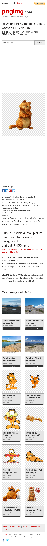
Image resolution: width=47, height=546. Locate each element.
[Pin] (10, 190)
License (12, 527)
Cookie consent (35, 527)
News (18, 527)
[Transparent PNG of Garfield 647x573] (11, 494)
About (5, 527)
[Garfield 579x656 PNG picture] (11, 419)
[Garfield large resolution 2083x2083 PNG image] (11, 381)
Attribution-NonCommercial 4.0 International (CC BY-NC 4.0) (19, 198)
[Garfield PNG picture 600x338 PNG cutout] (34, 419)
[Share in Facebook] (3, 190)
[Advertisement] (23, 70)
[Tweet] (13, 190)
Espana (19, 3)
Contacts (6, 529)
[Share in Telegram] (6, 190)
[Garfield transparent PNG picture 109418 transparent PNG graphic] (11, 456)
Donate (25, 527)
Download (11, 329)
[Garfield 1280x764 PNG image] (34, 456)
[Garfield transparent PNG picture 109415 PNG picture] (34, 494)
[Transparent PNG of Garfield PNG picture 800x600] (34, 381)
